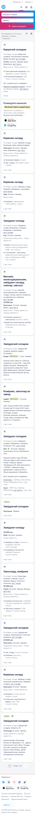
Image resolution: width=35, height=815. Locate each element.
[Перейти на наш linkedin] (19, 782)
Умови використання (19, 799)
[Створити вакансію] (26, 7)
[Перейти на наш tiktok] (25, 782)
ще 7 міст (21, 150)
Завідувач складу (13, 220)
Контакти (5, 796)
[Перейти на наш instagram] (14, 782)
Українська (5, 777)
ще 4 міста (24, 89)
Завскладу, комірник (15, 571)
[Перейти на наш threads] (9, 782)
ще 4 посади (20, 59)
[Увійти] (31, 7)
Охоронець (7, 480)
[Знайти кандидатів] (21, 7)
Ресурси (28, 796)
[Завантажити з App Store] (8, 788)
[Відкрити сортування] (27, 34)
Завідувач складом (14, 436)
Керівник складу (13, 138)
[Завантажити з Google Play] (23, 788)
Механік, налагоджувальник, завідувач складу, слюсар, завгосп (15, 281)
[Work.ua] (3, 7)
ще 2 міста (17, 64)
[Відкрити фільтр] (31, 34)
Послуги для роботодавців (11, 794)
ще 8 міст (7, 591)
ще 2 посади (8, 233)
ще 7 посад (16, 583)
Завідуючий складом (15, 344)
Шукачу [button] (6, 805)
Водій (5, 488)
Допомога (5, 799)
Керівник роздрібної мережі (14, 87)
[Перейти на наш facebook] (3, 782)
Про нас (27, 794)
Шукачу (28, 2)
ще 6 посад (7, 191)
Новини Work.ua (16, 796)
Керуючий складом (14, 49)
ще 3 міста (18, 490)
